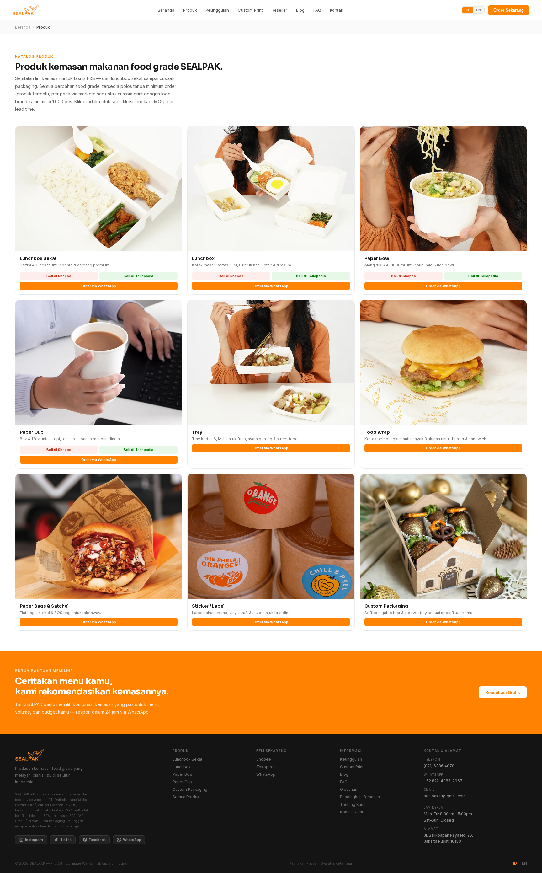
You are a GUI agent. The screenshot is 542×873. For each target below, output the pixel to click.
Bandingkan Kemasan (360, 797)
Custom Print (250, 10)
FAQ (317, 10)
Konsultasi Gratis (503, 692)
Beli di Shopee (58, 276)
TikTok (66, 840)
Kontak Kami (351, 812)
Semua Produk (186, 797)
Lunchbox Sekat (187, 759)
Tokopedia (266, 766)
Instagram (34, 840)
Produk (190, 10)
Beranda (166, 10)
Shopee (263, 759)
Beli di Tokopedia (138, 276)
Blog (300, 10)
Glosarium (349, 789)
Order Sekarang (508, 10)
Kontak (336, 10)
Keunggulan (217, 10)
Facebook (97, 840)
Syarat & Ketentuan (337, 863)
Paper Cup (182, 781)
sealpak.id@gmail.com (445, 796)
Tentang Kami (352, 804)
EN (478, 10)
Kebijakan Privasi (303, 863)
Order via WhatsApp (98, 286)
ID (467, 10)
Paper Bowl (183, 774)
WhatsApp (132, 840)
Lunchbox (182, 766)
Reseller (279, 10)
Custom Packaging (190, 789)
